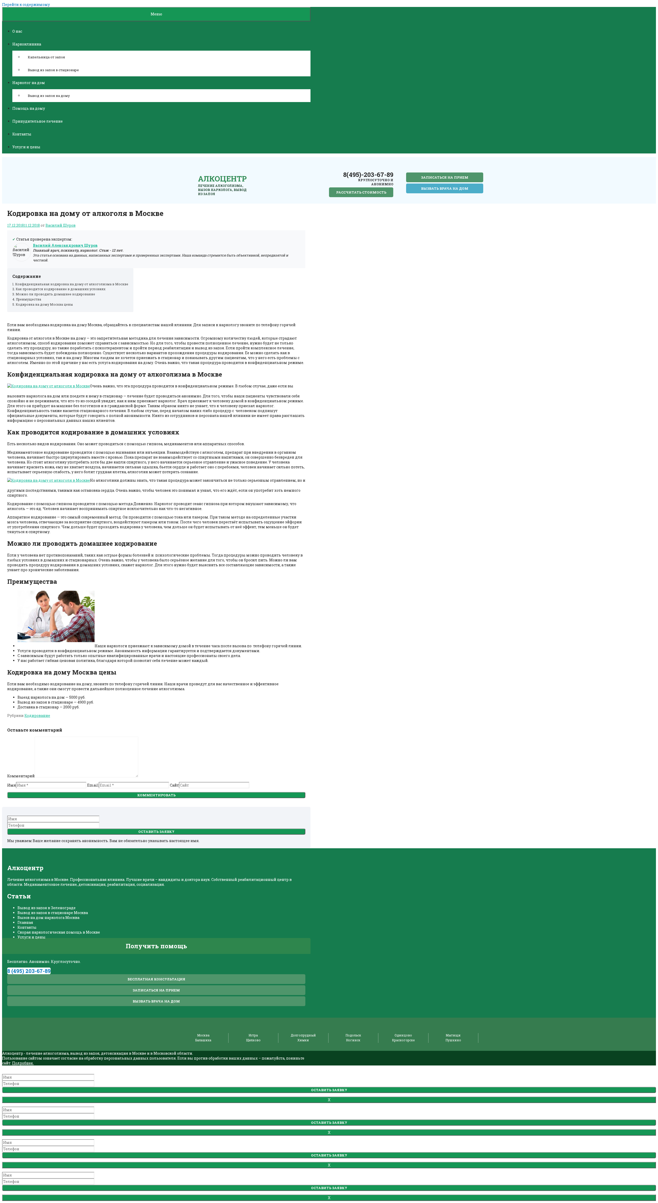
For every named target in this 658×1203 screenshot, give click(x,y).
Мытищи (453, 1035)
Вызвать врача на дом (444, 188)
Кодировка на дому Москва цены (44, 304)
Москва (203, 1035)
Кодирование (37, 715)
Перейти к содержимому (26, 4)
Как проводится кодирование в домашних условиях (60, 289)
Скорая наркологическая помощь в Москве (58, 932)
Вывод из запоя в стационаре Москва (52, 912)
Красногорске (403, 1040)
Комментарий (21, 775)
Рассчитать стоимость (361, 192)
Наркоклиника (26, 44)
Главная (25, 922)
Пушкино (453, 1040)
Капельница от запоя (46, 57)
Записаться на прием (444, 177)
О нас (17, 31)
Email (93, 785)
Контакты (21, 134)
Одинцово (403, 1035)
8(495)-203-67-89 (368, 174)
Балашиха (203, 1040)
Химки (303, 1040)
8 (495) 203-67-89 (29, 971)
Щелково (253, 1040)
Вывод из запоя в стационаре (53, 70)
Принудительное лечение (37, 121)
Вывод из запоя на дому (49, 95)
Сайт (174, 785)
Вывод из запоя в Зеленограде (46, 907)
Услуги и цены (26, 146)
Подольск (353, 1035)
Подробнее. (23, 1063)
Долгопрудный (303, 1035)
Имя (11, 785)
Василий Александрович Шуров (65, 245)
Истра (253, 1035)
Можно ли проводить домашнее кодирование (55, 294)
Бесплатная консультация (156, 979)
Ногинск (353, 1040)
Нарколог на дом (28, 82)
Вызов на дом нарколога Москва (48, 917)
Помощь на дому (28, 108)
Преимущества (28, 299)
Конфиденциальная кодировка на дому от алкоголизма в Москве (71, 284)
